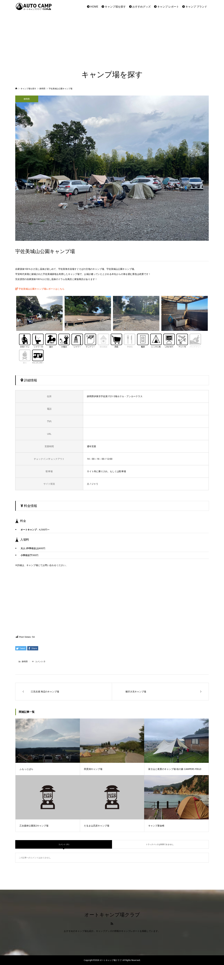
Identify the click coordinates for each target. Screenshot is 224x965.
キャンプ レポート (168, 6)
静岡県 (27, 98)
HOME (94, 6)
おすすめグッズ (141, 6)
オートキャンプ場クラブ (112, 914)
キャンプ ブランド (196, 6)
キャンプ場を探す (115, 6)
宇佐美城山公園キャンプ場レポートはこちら (41, 288)
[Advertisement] (112, 38)
